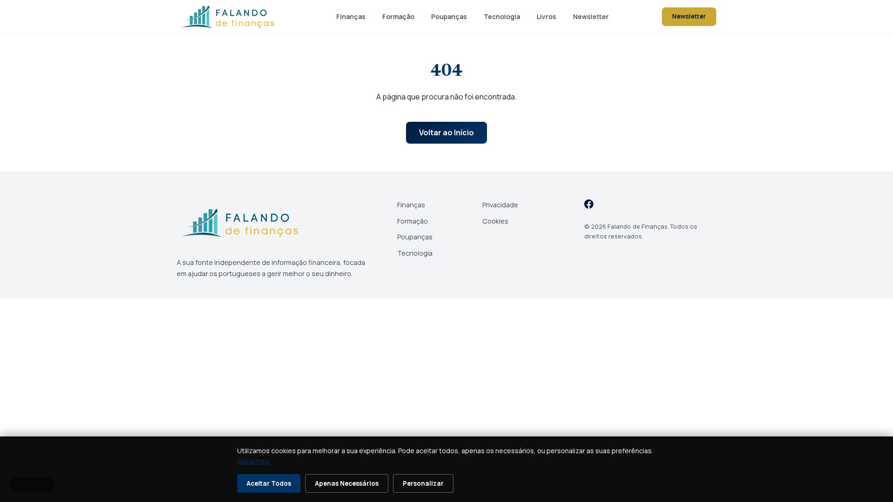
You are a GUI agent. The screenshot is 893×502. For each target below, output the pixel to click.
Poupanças (449, 16)
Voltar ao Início (446, 132)
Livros (546, 16)
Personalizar (423, 483)
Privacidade (500, 204)
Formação (398, 16)
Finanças (351, 16)
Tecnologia (502, 16)
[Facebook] (588, 205)
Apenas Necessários (347, 483)
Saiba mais (253, 460)
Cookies (495, 221)
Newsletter (591, 16)
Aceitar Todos (269, 483)
